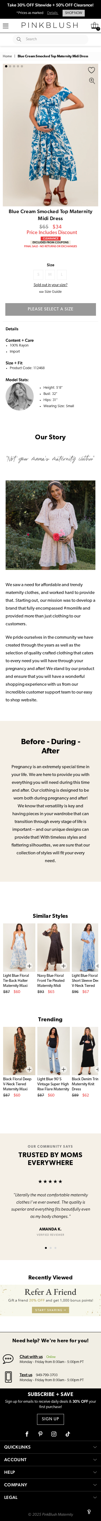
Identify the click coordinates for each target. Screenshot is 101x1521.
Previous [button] (8, 135)
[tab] (46, 1248)
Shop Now (73, 13)
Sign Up (50, 1419)
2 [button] (10, 66)
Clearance (50, 238)
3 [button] (14, 66)
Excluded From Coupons (50, 242)
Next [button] (92, 135)
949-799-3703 (47, 1375)
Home (7, 56)
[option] (50, 135)
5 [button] (22, 66)
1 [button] (6, 66)
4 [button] (18, 66)
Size (50, 265)
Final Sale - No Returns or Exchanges (50, 246)
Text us (26, 1374)
